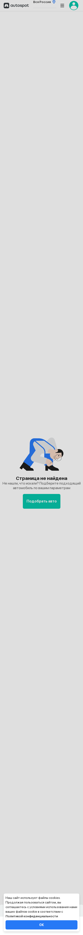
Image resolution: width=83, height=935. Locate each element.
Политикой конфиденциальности (32, 916)
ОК (41, 925)
